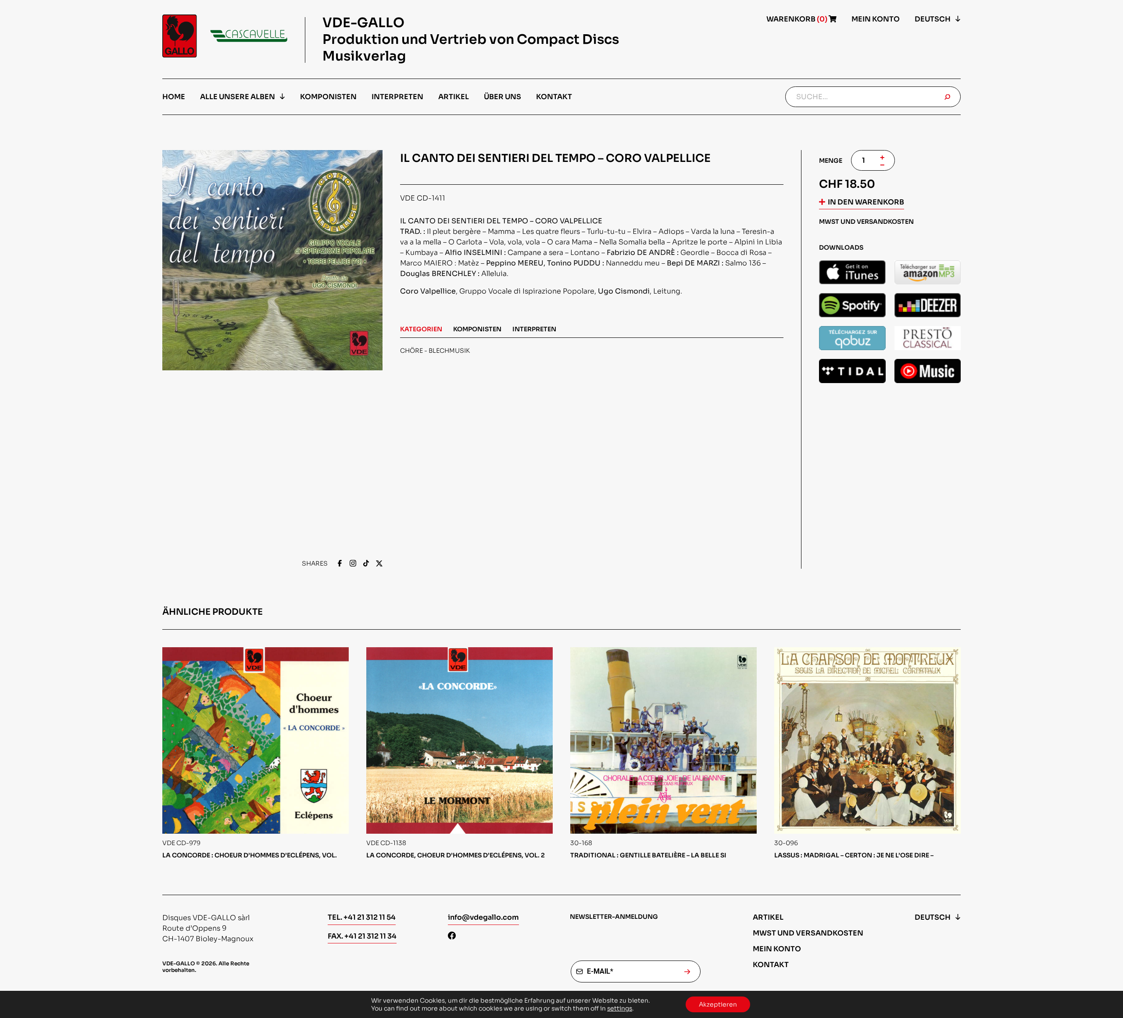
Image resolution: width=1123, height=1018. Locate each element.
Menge (830, 161)
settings (619, 1008)
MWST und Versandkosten (808, 933)
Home (173, 96)
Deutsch (933, 19)
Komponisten (328, 96)
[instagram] (353, 564)
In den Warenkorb (866, 202)
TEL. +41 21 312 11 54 (362, 917)
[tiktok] (366, 564)
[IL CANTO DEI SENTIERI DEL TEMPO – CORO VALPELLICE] (852, 272)
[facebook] (339, 564)
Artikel (453, 96)
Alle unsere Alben (237, 96)
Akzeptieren (718, 1004)
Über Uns (502, 96)
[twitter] (379, 564)
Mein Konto (875, 19)
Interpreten (397, 96)
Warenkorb (797, 19)
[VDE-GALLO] (224, 35)
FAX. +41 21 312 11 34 (362, 936)
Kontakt (554, 96)
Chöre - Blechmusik (435, 351)
